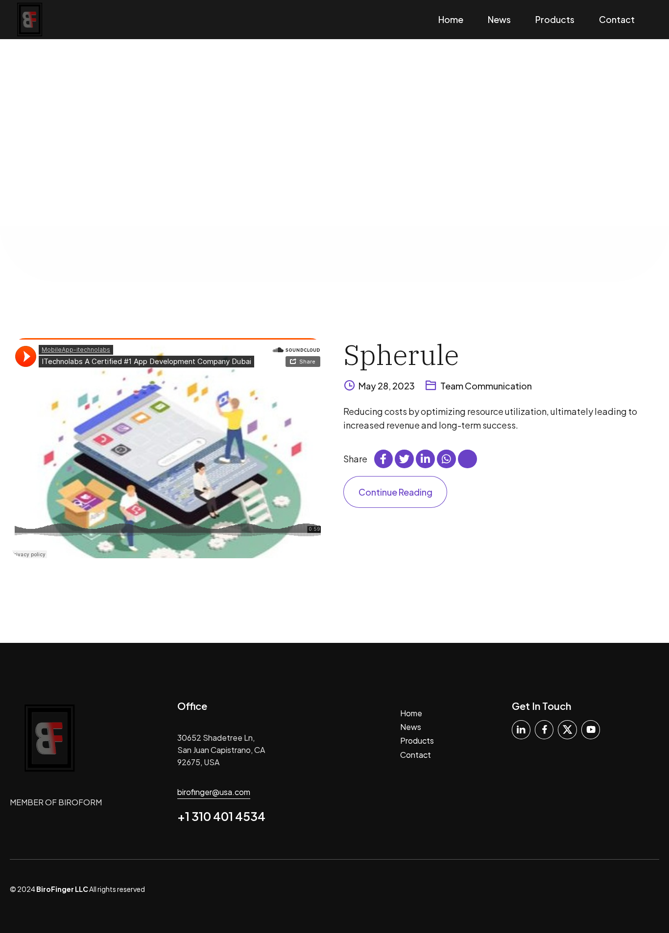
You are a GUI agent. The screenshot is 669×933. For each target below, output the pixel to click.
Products (554, 19)
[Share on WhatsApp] (446, 459)
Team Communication (486, 385)
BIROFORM (80, 802)
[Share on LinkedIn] (425, 459)
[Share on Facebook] (383, 459)
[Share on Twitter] (404, 459)
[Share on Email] (467, 459)
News (499, 19)
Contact (617, 19)
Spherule (401, 354)
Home (450, 19)
